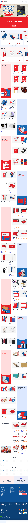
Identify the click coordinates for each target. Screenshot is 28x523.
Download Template (3, 516)
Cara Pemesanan (12, 488)
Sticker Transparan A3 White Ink (12, 130)
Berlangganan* (25, 493)
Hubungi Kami (11, 489)
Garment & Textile (3, 492)
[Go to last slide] (1, 39)
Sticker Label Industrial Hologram (11, 118)
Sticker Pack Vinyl (15, 451)
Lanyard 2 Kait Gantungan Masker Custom (11, 262)
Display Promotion (3, 490)
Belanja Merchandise (20, 318)
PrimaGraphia (2, 512)
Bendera (2, 250)
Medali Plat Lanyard (23, 286)
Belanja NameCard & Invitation (5, 140)
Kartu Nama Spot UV (23, 154)
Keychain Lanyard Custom (11, 274)
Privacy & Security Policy (3, 517)
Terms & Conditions (9, 517)
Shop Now (13, 25)
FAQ (10, 490)
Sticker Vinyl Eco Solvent (3, 107)
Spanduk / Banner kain (12, 250)
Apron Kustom (3, 273)
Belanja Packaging (4, 353)
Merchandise (2, 494)
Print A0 (14, 71)
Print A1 (22, 71)
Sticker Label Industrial (3, 118)
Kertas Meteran (15, 237)
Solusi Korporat (11, 487)
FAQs (6, 516)
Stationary (2, 493)
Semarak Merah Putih (3, 497)
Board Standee (3, 201)
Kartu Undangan (23, 143)
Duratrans (14, 214)
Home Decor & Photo (3, 496)
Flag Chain (22, 440)
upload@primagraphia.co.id (23, 489)
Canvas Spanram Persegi (3, 416)
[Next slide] (27, 39)
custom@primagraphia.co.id (23, 491)
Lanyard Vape (14, 286)
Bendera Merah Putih (23, 429)
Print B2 (22, 82)
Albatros (22, 214)
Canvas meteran (23, 225)
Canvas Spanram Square (11, 404)
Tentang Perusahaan (12, 491)
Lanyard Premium (23, 297)
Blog (10, 492)
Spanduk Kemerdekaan (16, 429)
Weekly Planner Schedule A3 (15, 298)
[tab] (12, 45)
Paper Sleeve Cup (11, 201)
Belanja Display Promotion (21, 175)
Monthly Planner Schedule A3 (23, 309)
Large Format (2, 491)
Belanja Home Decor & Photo (21, 389)
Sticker (1, 488)
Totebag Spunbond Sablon (11, 345)
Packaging (2, 495)
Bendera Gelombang (15, 440)
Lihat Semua (24, 31)
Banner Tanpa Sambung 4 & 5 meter (15, 226)
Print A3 (14, 82)
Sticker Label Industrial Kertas (11, 107)
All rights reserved (19, 519)
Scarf (21, 451)
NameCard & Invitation (3, 489)
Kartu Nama (14, 143)
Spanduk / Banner (23, 237)
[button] (8, 521)
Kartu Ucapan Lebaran (16, 154)
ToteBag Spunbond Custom (11, 323)
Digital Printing (2, 487)
